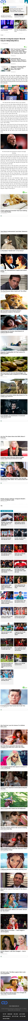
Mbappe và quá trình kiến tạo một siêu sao (20, 664)
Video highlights (7, 1016)
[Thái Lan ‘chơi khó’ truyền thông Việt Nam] (7, 627)
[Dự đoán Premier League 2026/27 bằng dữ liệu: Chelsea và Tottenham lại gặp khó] (7, 580)
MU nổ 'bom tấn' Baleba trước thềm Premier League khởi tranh (20, 570)
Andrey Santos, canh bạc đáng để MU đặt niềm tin (20, 523)
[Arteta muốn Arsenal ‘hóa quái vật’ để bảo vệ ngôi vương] (20, 580)
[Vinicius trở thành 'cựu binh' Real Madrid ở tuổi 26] (7, 611)
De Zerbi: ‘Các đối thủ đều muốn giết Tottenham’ (20, 538)
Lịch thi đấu (22, 1014)
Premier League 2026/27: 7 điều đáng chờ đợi (6, 679)
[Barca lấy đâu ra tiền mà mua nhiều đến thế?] (7, 548)
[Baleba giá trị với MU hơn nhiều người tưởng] (20, 548)
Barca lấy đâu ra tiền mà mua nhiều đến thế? (6, 554)
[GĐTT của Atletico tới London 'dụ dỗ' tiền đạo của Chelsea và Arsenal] (7, 595)
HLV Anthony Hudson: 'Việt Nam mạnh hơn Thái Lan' (20, 601)
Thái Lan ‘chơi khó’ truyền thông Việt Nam (6, 632)
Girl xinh (16, 1014)
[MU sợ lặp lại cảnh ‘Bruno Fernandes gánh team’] (7, 642)
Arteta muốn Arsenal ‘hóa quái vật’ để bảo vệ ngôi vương (20, 586)
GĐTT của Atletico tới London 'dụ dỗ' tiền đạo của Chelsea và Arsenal (7, 602)
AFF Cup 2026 (22, 1016)
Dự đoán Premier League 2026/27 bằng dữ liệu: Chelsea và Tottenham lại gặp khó (6, 586)
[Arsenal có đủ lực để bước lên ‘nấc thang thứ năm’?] (20, 611)
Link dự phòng (6, 1018)
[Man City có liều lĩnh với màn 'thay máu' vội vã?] (7, 533)
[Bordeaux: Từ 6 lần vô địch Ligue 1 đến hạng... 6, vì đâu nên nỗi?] (7, 517)
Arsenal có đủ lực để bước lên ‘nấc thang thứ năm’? (20, 617)
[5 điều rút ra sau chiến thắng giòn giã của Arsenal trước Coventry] (7, 564)
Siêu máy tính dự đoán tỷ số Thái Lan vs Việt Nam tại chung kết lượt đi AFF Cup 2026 (7, 665)
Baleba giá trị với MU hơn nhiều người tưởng (20, 554)
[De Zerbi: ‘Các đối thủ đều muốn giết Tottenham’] (20, 533)
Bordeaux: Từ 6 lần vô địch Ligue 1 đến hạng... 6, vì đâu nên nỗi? (6, 523)
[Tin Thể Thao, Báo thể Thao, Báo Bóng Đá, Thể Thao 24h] (3, 1)
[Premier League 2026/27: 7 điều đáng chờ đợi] (7, 674)
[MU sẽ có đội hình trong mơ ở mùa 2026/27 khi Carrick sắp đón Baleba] (20, 642)
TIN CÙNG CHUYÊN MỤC (7, 511)
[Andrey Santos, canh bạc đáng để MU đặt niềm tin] (20, 517)
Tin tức (2, 35)
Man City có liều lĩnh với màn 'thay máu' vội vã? (6, 538)
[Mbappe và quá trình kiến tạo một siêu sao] (20, 658)
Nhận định (9, 1014)
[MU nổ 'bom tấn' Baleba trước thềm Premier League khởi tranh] (20, 564)
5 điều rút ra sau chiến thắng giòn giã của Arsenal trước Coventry (6, 570)
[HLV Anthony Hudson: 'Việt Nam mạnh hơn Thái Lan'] (20, 595)
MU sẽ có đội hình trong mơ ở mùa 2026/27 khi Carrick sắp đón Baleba (20, 649)
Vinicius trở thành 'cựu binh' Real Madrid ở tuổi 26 (7, 617)
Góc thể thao (15, 1016)
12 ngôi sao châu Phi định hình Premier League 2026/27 (20, 633)
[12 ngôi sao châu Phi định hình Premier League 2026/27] (20, 627)
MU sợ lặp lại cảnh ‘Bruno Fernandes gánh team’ (6, 648)
